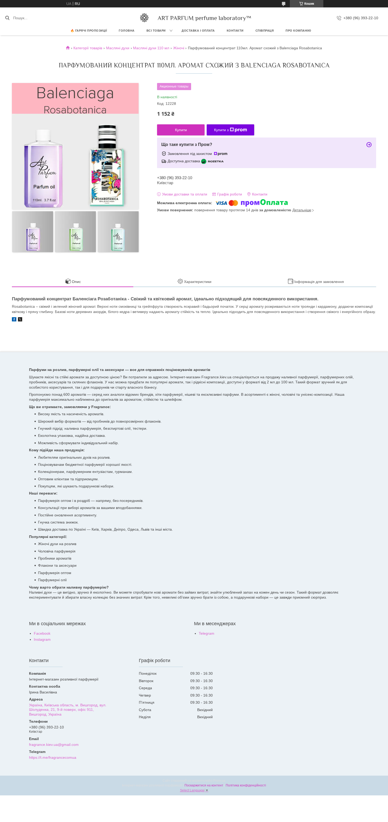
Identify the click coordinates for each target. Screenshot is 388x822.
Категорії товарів (87, 48)
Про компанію (298, 30)
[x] (20, 320)
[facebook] (14, 320)
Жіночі (178, 48)
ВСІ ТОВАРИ (156, 30)
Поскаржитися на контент (203, 785)
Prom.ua (219, 780)
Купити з (221, 130)
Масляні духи (117, 48)
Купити (181, 130)
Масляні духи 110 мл (151, 48)
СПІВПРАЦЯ (264, 30)
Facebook (42, 633)
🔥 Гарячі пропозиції (88, 30)
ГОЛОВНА (127, 30)
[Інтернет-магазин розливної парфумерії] (144, 18)
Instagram (42, 639)
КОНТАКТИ (235, 30)
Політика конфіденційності (246, 785)
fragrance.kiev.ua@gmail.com (54, 744)
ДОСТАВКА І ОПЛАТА (198, 30)
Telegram (206, 633)
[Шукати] (7, 18)
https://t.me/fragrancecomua (52, 757)
